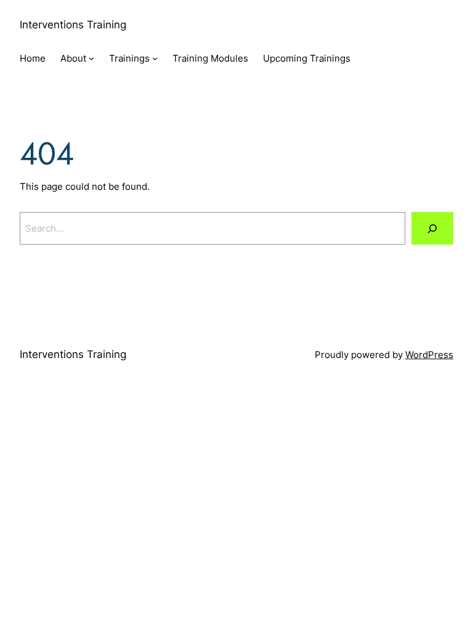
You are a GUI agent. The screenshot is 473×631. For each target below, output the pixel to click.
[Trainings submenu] (155, 58)
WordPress (429, 354)
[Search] (432, 228)
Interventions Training (73, 24)
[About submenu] (91, 58)
